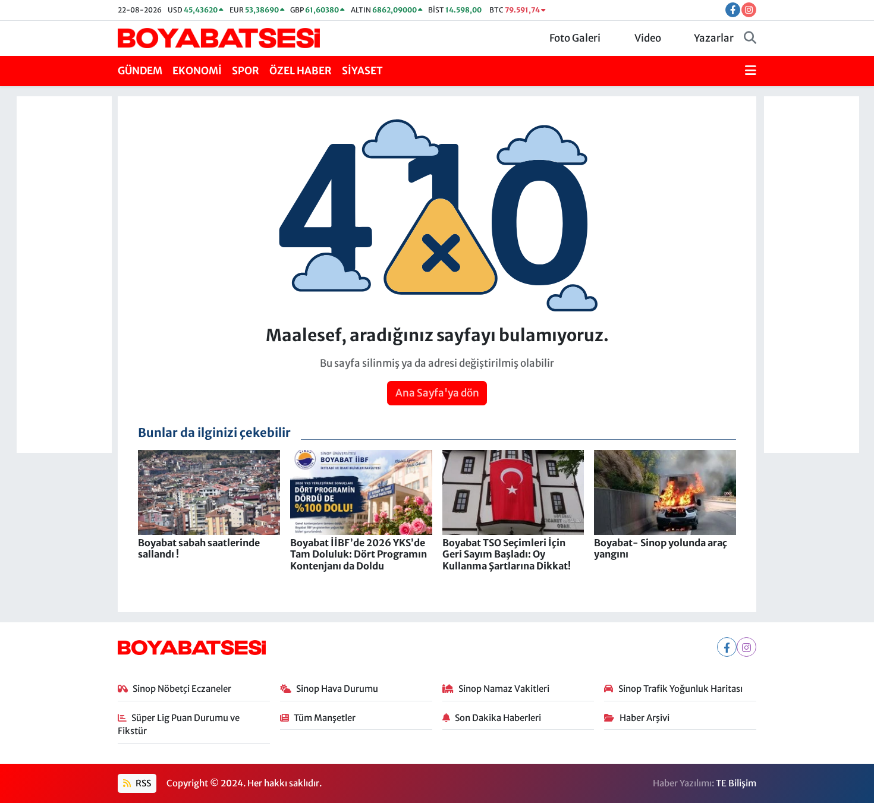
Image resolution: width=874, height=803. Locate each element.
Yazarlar (714, 38)
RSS (142, 783)
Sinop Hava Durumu (337, 688)
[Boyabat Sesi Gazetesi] (219, 37)
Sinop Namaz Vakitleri (503, 688)
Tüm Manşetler (325, 717)
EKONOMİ (197, 70)
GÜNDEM (140, 70)
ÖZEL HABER (300, 70)
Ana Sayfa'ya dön (437, 392)
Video (647, 38)
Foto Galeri (575, 38)
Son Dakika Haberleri (498, 717)
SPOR (245, 70)
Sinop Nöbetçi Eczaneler (182, 688)
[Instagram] (746, 647)
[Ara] (750, 38)
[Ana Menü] (750, 71)
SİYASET (362, 70)
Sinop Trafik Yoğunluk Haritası (680, 688)
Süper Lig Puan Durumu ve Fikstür (179, 724)
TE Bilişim (736, 783)
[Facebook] (727, 647)
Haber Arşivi (644, 717)
